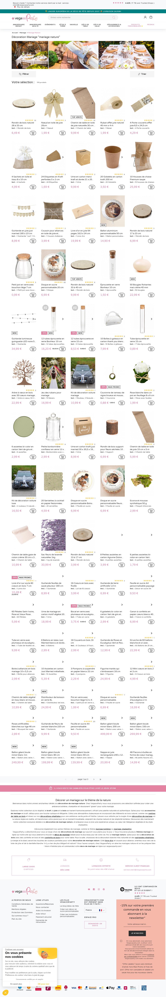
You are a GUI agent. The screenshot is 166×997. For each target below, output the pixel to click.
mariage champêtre (123, 854)
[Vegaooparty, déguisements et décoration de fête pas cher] (25, 16)
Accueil (15, 32)
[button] (5, 992)
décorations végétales (50, 842)
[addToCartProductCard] (33, 133)
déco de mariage (62, 860)
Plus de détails (23, 7)
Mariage (23, 32)
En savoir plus (16, 984)
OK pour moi (43, 984)
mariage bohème (103, 854)
